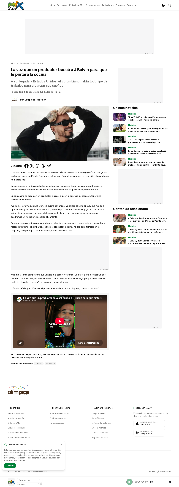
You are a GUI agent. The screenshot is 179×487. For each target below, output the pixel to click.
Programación (93, 5)
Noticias (132, 114)
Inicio (52, 5)
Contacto (131, 5)
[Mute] (151, 481)
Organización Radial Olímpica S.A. (46, 450)
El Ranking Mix (76, 5)
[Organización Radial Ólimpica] (18, 390)
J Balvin (38, 363)
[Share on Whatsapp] (37, 166)
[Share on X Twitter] (32, 166)
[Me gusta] (38, 484)
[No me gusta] (41, 484)
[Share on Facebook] (26, 166)
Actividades (107, 5)
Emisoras (120, 5)
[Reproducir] (129, 482)
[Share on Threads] (43, 166)
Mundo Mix (38, 63)
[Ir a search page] (169, 5)
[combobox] (29, 480)
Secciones (62, 5)
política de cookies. (17, 460)
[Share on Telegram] (49, 166)
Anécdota (50, 363)
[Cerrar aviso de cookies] (61, 444)
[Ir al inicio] (16, 5)
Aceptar (9, 465)
